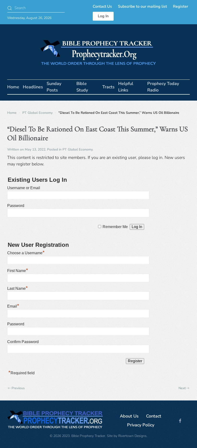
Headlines (33, 87)
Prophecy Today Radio (163, 87)
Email (13, 306)
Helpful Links (125, 87)
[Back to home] (98, 52)
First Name (17, 271)
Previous (18, 388)
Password (15, 206)
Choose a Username (26, 253)
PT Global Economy (77, 149)
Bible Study (82, 87)
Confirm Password (23, 342)
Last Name (17, 288)
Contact (153, 416)
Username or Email (23, 188)
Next (182, 388)
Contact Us (102, 6)
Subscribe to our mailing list (142, 6)
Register (180, 6)
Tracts (108, 87)
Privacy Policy (140, 425)
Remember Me (115, 227)
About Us (129, 416)
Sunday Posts (54, 87)
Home (13, 87)
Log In (103, 16)
